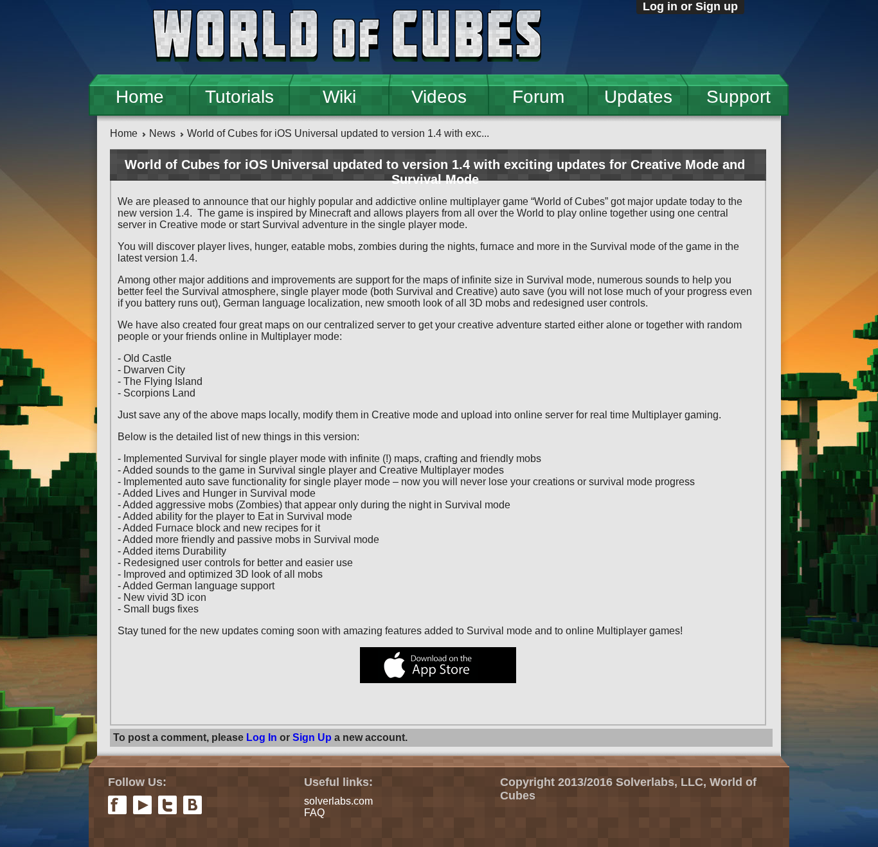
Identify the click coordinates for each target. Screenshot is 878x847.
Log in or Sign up (690, 6)
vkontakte (192, 805)
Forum (538, 97)
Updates (638, 97)
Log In (261, 737)
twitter (167, 805)
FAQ (314, 812)
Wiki (339, 97)
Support (738, 97)
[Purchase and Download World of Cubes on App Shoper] (438, 679)
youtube (142, 805)
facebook (117, 805)
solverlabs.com (338, 801)
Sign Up (312, 737)
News (162, 133)
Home (140, 97)
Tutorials (239, 97)
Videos (439, 97)
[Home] (347, 37)
